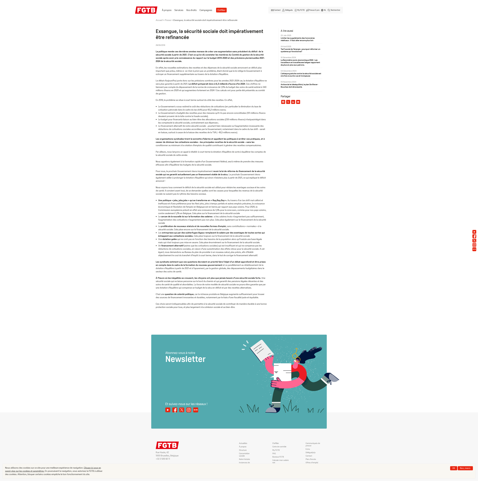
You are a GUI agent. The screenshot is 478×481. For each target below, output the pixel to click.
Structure (243, 450)
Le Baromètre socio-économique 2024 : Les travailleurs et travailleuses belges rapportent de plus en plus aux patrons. (300, 62)
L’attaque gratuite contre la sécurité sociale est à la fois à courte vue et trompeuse (301, 74)
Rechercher (335, 10)
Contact (277, 10)
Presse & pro (314, 10)
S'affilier (221, 10)
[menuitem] (166, 10)
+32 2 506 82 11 (163, 458)
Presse (168, 20)
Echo (308, 449)
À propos (166, 10)
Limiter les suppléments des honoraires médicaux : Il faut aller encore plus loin (298, 39)
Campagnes (206, 10)
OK (453, 468)
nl (325, 10)
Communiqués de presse (313, 444)
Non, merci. (465, 468)
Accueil (159, 20)
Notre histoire (244, 459)
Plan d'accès (311, 459)
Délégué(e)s (311, 452)
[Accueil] (146, 10)
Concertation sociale (244, 454)
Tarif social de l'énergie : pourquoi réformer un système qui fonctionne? (300, 50)
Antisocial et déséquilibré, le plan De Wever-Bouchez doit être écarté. (299, 85)
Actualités (243, 443)
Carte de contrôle (279, 446)
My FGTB (300, 10)
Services (178, 10)
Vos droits (191, 10)
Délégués (289, 10)
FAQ (274, 453)
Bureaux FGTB (278, 456)
